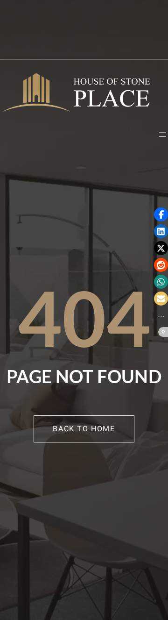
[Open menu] (162, 134)
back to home (84, 429)
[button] (161, 214)
